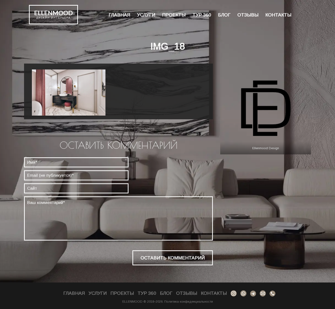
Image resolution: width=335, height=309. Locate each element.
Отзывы (247, 14)
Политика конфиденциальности (188, 301)
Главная (119, 14)
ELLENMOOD (53, 12)
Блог (224, 14)
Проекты (174, 14)
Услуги (146, 14)
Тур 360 (202, 14)
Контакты (278, 14)
